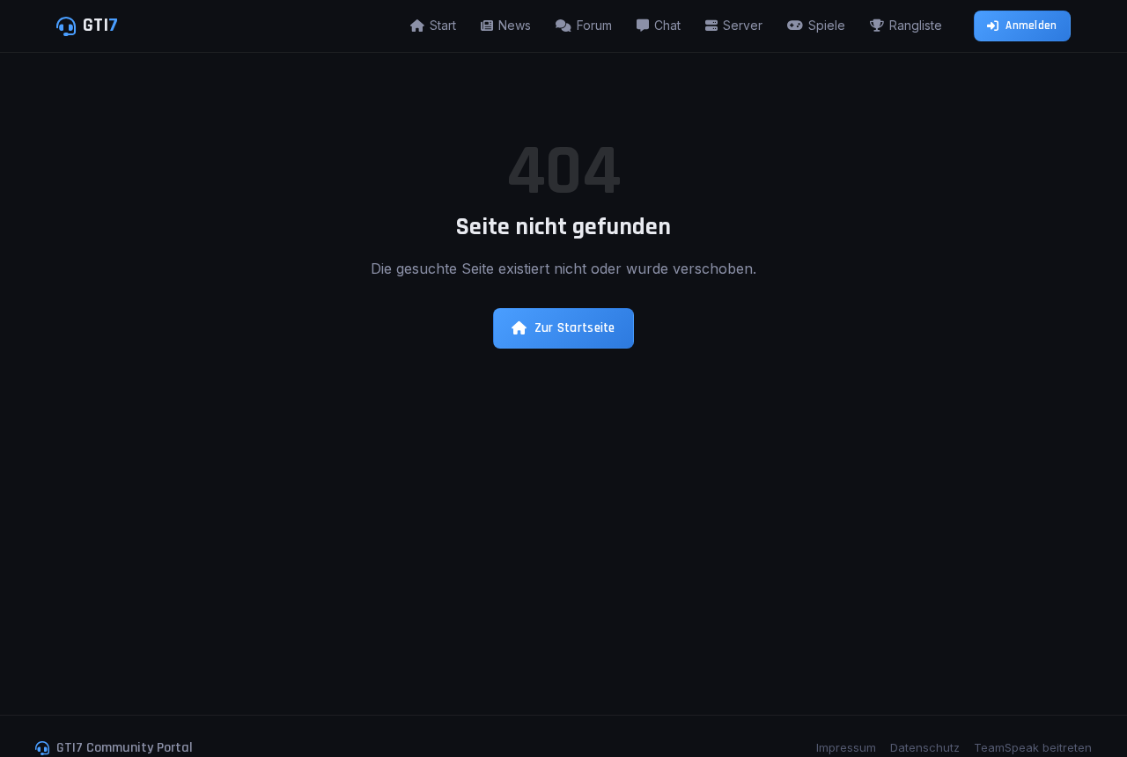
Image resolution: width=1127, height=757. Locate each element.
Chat (667, 25)
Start (443, 25)
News (514, 25)
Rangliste (915, 25)
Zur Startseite (574, 328)
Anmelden (1031, 25)
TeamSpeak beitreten (1033, 747)
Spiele (826, 25)
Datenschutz (925, 747)
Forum (594, 25)
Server (742, 25)
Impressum (846, 747)
